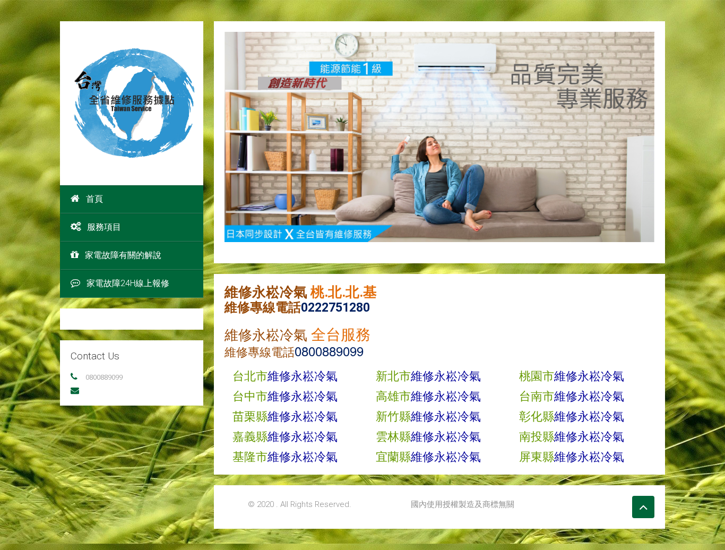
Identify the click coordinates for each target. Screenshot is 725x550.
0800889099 (104, 377)
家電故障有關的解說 (123, 255)
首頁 (94, 199)
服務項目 (104, 227)
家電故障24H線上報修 (128, 283)
